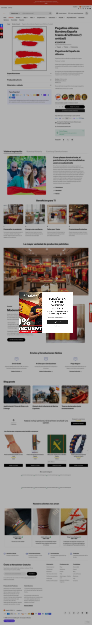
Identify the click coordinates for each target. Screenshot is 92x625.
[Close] (70, 295)
